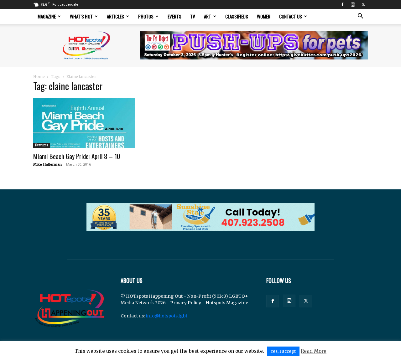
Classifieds (236, 16)
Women (263, 16)
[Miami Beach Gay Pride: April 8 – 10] (84, 123)
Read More (313, 351)
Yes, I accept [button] (283, 351)
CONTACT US (290, 16)
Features (41, 145)
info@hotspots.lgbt (166, 316)
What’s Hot (81, 16)
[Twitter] (363, 4)
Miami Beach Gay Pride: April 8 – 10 (76, 156)
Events (174, 16)
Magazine (47, 16)
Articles (115, 16)
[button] (360, 17)
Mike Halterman (47, 164)
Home (39, 76)
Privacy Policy (185, 303)
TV (192, 16)
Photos (146, 16)
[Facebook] (342, 4)
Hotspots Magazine (227, 303)
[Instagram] (352, 4)
